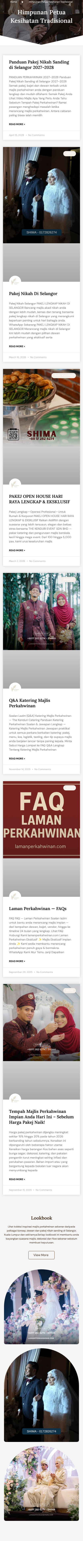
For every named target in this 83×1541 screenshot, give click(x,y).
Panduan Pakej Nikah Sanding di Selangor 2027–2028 (39, 64)
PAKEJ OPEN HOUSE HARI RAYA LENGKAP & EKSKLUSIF (39, 499)
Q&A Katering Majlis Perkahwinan (29, 703)
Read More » (17, 124)
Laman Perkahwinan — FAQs (37, 908)
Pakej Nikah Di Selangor (33, 293)
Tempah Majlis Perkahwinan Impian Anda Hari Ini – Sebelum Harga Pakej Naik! (41, 1117)
